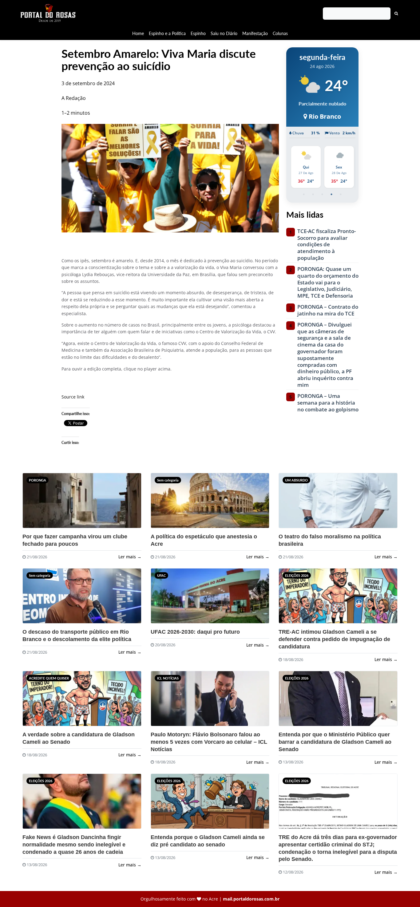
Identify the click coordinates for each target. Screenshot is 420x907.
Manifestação (255, 33)
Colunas (280, 33)
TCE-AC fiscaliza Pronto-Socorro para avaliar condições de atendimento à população (326, 244)
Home (138, 33)
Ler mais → (129, 557)
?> (34, 503)
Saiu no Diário (224, 33)
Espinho (198, 33)
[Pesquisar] (396, 13)
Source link (72, 397)
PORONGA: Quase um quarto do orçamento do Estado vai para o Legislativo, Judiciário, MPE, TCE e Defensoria (328, 282)
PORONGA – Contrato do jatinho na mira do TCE (327, 310)
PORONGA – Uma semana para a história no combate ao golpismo (328, 403)
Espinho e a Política (167, 33)
